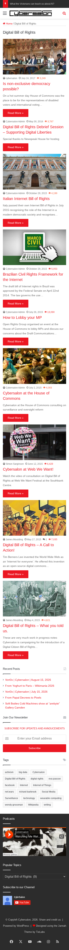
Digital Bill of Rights (15, 778)
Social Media (48, 791)
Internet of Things (42, 785)
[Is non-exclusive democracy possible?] (34, 56)
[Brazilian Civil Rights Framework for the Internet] (34, 247)
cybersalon (11, 78)
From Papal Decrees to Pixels (23, 697)
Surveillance (11, 798)
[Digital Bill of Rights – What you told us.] (34, 598)
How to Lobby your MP (22, 317)
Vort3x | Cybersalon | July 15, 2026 (26, 691)
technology (29, 798)
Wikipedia (33, 804)
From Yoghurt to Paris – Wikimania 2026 (29, 685)
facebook (10, 785)
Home (8, 23)
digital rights (37, 778)
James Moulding (14, 539)
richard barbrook (27, 791)
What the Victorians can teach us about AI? (32, 3)
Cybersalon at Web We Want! (28, 469)
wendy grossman (14, 804)
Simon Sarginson (15, 464)
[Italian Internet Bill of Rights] (34, 171)
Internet (24, 785)
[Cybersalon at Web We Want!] (34, 442)
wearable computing (51, 798)
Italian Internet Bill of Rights (26, 199)
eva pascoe (55, 778)
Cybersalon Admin (15, 121)
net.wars (9, 791)
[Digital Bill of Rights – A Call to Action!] (34, 518)
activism (9, 772)
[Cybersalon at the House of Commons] (34, 366)
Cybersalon (39, 772)
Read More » (16, 112)
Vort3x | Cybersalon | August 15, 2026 (28, 679)
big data (23, 772)
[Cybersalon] (31, 13)
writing (47, 804)
